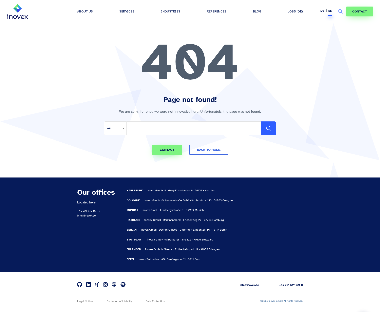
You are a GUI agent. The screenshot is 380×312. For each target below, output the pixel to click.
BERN (130, 259)
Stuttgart (135, 239)
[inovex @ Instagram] (105, 284)
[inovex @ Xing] (97, 284)
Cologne (133, 200)
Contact (359, 11)
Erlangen (134, 249)
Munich (132, 210)
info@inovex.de (86, 215)
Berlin (132, 229)
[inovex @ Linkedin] (88, 284)
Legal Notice (85, 301)
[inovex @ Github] (79, 284)
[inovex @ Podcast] (114, 284)
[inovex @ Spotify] (123, 284)
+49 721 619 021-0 (88, 211)
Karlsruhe (135, 190)
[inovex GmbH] (17, 11)
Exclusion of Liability (119, 301)
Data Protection (155, 301)
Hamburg (133, 220)
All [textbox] (109, 128)
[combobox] (115, 128)
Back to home (208, 150)
